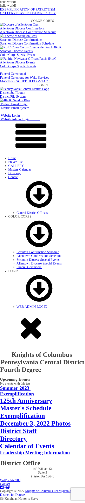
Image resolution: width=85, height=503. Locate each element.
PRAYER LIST (26, 13)
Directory (14, 173)
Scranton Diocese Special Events (38, 259)
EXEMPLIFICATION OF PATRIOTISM (27, 9)
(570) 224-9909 (10, 480)
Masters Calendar (19, 169)
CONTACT (42, 81)
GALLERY (8, 13)
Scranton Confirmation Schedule (38, 252)
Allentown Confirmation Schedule (39, 255)
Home (12, 158)
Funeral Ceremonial (29, 267)
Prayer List (15, 162)
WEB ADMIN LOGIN (32, 306)
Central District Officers (32, 212)
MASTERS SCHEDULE (17, 81)
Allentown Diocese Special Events (39, 263)
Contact (13, 177)
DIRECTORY (46, 13)
